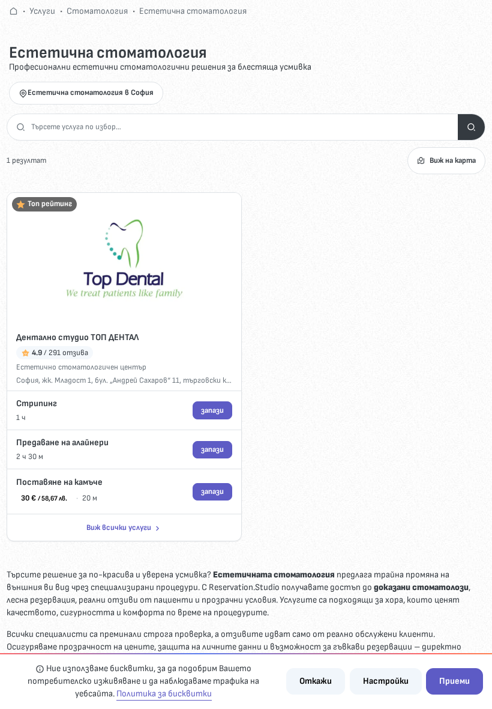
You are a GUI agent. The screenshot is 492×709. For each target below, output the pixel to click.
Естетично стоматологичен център (81, 367)
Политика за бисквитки (164, 693)
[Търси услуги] (471, 127)
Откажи (315, 681)
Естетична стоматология (193, 11)
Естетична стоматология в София (91, 92)
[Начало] (13, 11)
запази (212, 410)
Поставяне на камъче (59, 482)
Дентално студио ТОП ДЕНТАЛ (77, 337)
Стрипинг (36, 403)
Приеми (454, 681)
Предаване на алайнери (62, 442)
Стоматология (97, 11)
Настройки (386, 681)
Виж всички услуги (118, 527)
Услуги (42, 11)
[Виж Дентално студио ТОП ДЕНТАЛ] (124, 258)
